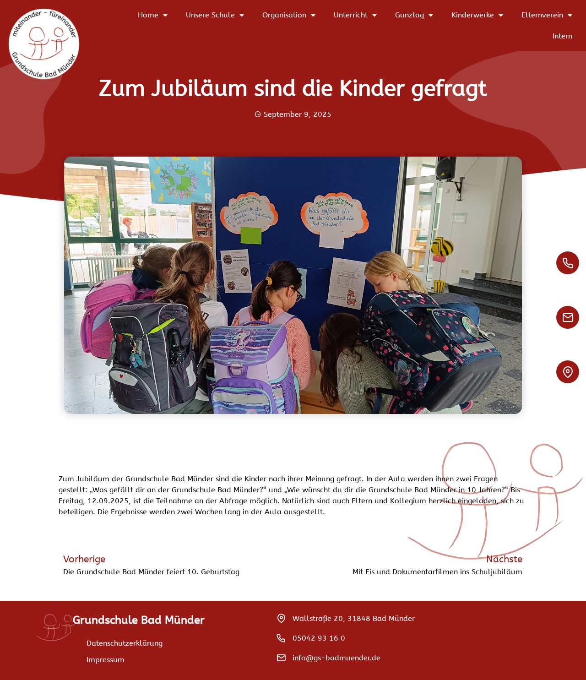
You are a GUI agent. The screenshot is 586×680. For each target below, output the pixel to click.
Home (148, 15)
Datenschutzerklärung (125, 643)
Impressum (106, 659)
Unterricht (351, 15)
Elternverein (542, 15)
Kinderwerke (472, 15)
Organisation (284, 15)
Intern (562, 36)
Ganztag (409, 15)
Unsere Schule (210, 15)
